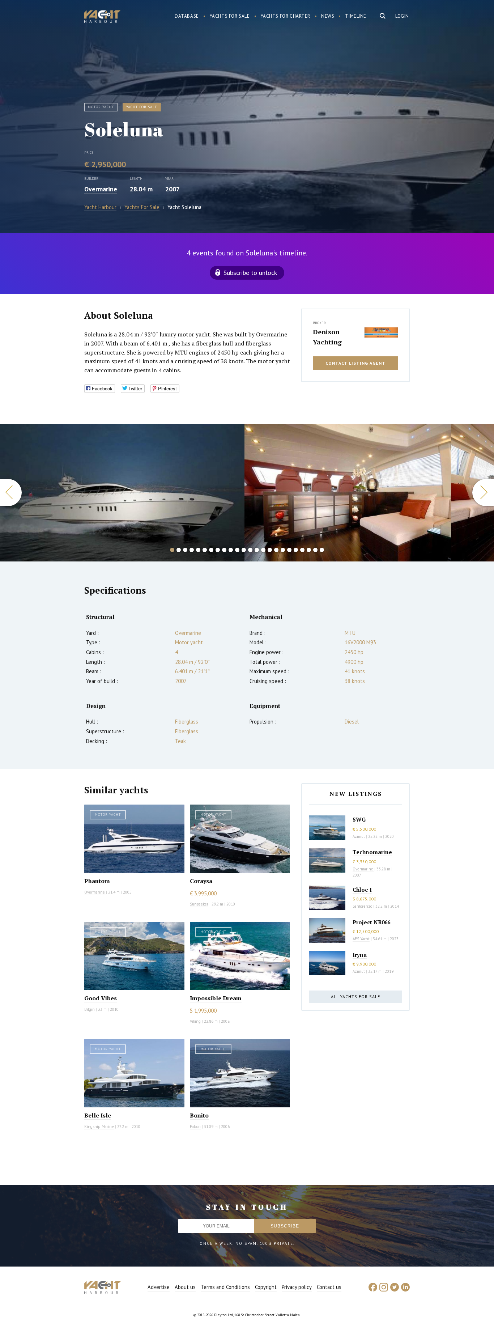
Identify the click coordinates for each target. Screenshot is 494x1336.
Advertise (159, 1287)
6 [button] (205, 550)
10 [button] (231, 550)
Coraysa (201, 881)
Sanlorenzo (362, 906)
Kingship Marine (99, 1126)
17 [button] (276, 550)
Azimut (359, 836)
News (327, 16)
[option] (122, 492)
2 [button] (178, 550)
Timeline (355, 16)
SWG (359, 819)
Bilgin (89, 1009)
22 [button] (309, 550)
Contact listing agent (355, 363)
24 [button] (322, 550)
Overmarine (100, 189)
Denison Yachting (327, 336)
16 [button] (270, 550)
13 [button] (250, 550)
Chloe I (362, 889)
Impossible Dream (216, 998)
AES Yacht (361, 938)
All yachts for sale (355, 996)
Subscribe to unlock (250, 272)
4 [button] (191, 550)
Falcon (195, 1126)
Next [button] (483, 492)
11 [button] (237, 550)
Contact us (329, 1287)
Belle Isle (97, 1115)
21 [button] (302, 550)
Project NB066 (371, 922)
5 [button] (198, 550)
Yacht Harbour (102, 17)
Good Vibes (100, 998)
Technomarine (372, 852)
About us (185, 1287)
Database (187, 16)
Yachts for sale (230, 16)
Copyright (266, 1287)
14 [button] (257, 550)
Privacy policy (297, 1287)
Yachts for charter (286, 16)
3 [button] (185, 550)
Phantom (97, 881)
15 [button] (263, 550)
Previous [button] (11, 492)
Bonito (199, 1115)
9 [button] (224, 550)
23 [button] (315, 550)
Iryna (360, 954)
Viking (195, 1021)
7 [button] (211, 550)
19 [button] (289, 550)
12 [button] (244, 550)
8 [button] (218, 550)
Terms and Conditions (225, 1287)
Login (402, 16)
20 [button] (296, 550)
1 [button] (172, 550)
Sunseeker (199, 904)
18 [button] (283, 550)
